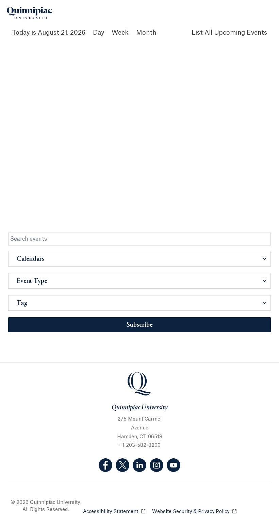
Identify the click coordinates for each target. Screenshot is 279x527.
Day (98, 33)
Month (146, 33)
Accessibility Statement (114, 511)
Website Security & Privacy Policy (194, 511)
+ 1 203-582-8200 (139, 445)
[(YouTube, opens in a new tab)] (173, 465)
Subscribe (140, 325)
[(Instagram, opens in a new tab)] (156, 465)
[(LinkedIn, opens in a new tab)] (139, 465)
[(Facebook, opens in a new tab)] (105, 465)
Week (120, 33)
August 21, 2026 (61, 33)
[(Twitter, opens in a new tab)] (122, 465)
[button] (139, 259)
